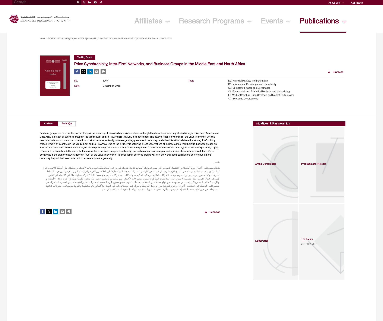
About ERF (335, 3)
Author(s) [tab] (67, 124)
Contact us (357, 3)
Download (338, 72)
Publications (320, 21)
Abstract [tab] (48, 124)
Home (42, 39)
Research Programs (212, 21)
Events (273, 21)
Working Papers (69, 39)
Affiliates (149, 21)
